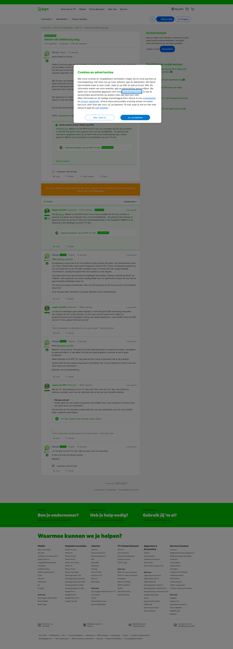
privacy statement (90, 101)
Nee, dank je (99, 117)
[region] (117, 94)
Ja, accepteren (135, 117)
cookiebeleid (149, 98)
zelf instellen (101, 107)
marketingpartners (131, 91)
